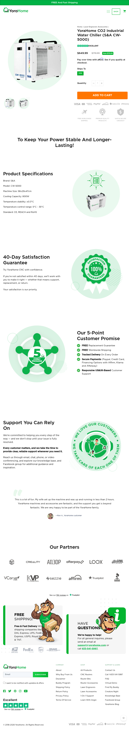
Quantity (81, 83)
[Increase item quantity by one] (101, 83)
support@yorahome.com (92, 645)
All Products (86, 670)
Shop (116, 11)
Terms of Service (63, 700)
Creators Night (111, 692)
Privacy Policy (62, 696)
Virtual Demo (111, 683)
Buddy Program (63, 683)
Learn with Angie (88, 700)
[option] (64, 2)
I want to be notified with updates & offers (24, 683)
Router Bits (85, 679)
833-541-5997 (77, 3)
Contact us (110, 670)
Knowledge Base (112, 696)
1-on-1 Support (87, 696)
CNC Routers (86, 675)
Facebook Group (112, 700)
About (58, 670)
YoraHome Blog (112, 704)
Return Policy (62, 692)
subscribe (40, 674)
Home (79, 27)
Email (59, 3)
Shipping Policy (63, 687)
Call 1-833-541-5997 (114, 675)
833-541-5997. (90, 649)
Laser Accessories (88, 692)
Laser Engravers (87, 687)
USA (80, 73)
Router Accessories (89, 683)
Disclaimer (60, 679)
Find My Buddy (112, 687)
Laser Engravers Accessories (96, 27)
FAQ (107, 679)
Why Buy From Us (64, 675)
